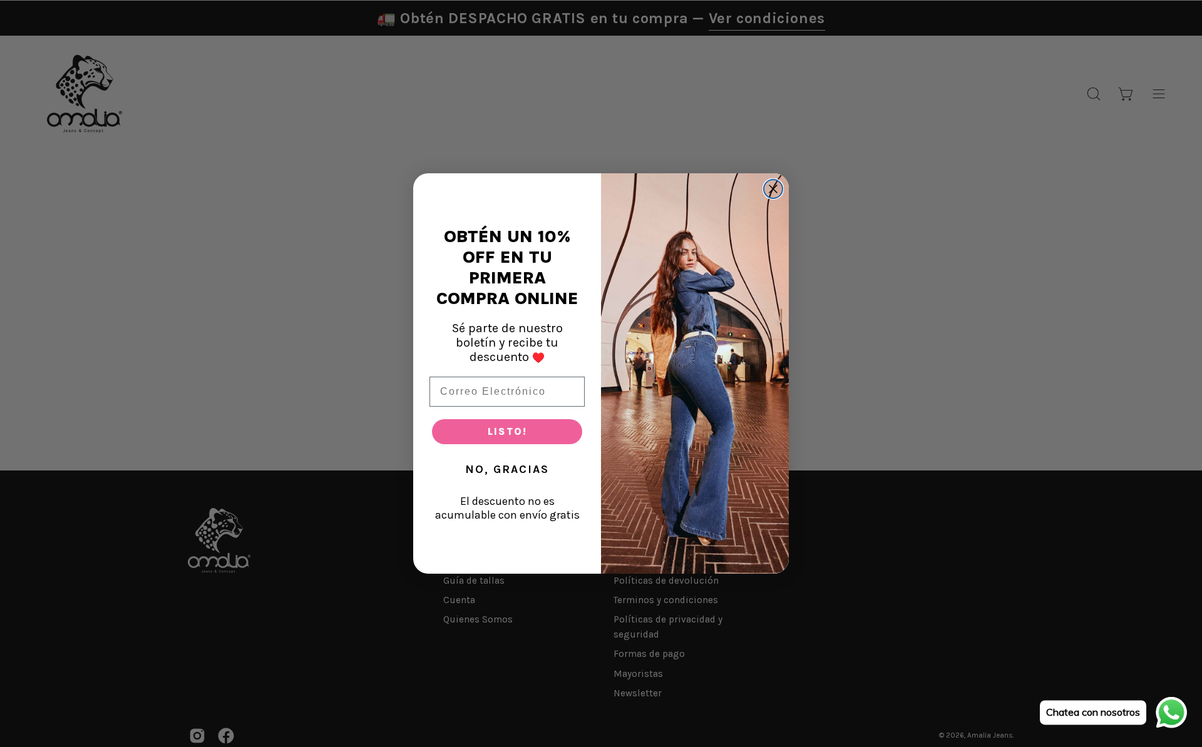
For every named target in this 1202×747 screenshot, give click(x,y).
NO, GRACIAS (507, 469)
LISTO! (507, 431)
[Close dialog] (773, 189)
